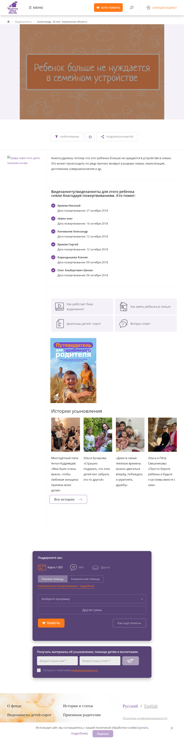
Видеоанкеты (23, 21)
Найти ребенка (69, 136)
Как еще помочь (129, 623)
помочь (110, 7)
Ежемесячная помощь (85, 579)
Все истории (64, 499)
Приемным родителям (82, 715)
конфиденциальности (84, 670)
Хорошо (103, 734)
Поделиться (119, 136)
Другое (105, 567)
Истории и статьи (78, 706)
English (151, 706)
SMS (81, 567)
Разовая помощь (53, 579)
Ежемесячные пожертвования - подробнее (66, 586)
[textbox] (92, 599)
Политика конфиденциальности (145, 718)
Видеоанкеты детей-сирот (29, 715)
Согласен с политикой (70, 670)
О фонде (14, 706)
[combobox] (92, 598)
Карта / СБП (55, 567)
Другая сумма (92, 610)
